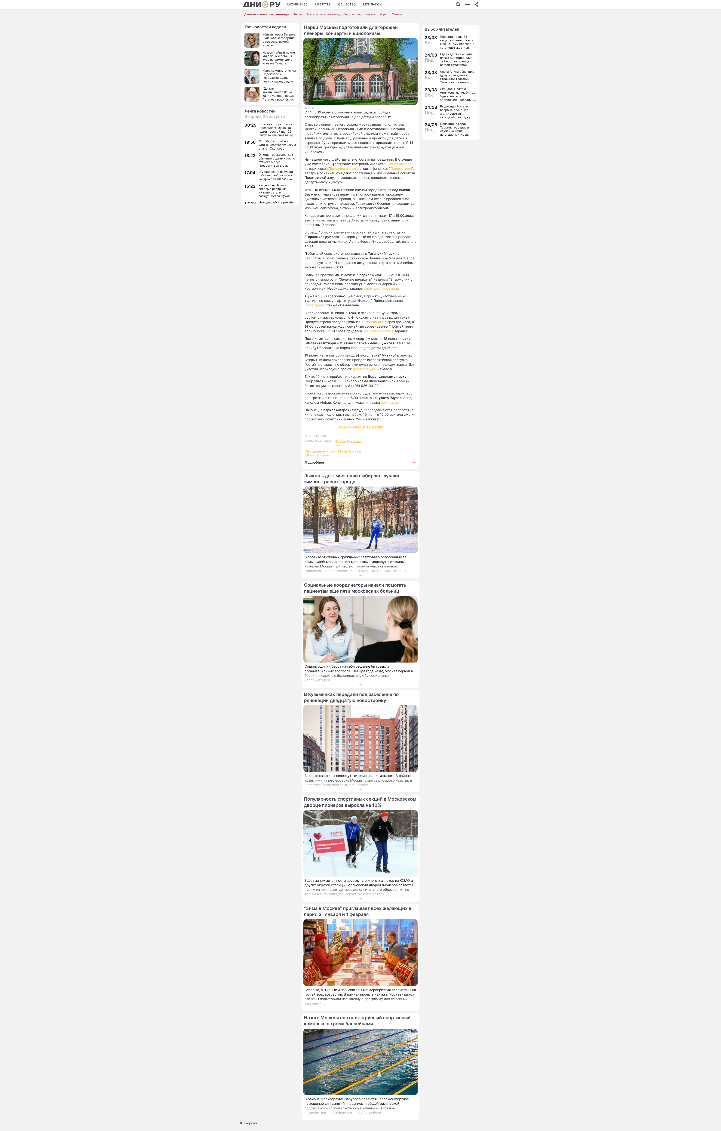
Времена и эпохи (344, 169)
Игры (383, 14)
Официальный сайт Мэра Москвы (333, 451)
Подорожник (401, 169)
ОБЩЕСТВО (347, 4)
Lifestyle (323, 4)
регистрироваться (378, 331)
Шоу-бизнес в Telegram (360, 427)
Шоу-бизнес (297, 4)
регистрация (315, 305)
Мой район (372, 4)
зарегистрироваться (381, 288)
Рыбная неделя (398, 164)
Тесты (297, 14)
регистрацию (364, 369)
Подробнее (314, 462)
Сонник (397, 14)
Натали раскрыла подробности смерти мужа (341, 14)
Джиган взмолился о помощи (266, 14)
